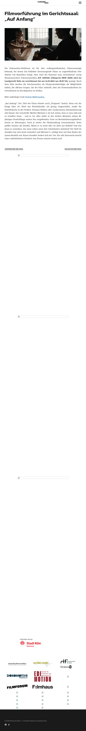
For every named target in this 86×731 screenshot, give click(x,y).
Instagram (6, 724)
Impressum (33, 721)
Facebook (9, 724)
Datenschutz (42, 721)
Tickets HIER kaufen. (35, 96)
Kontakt (26, 721)
